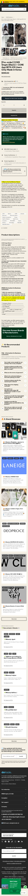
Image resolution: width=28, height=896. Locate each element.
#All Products (9, 17)
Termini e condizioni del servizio (14, 863)
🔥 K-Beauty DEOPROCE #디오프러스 (13, 542)
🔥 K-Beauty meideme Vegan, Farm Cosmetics (13, 509)
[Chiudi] (19, 879)
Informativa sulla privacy (19, 861)
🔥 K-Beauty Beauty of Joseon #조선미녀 (13, 606)
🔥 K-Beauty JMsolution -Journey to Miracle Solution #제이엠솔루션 (13, 442)
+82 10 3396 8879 (6, 819)
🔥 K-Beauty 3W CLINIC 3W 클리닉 (12, 574)
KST (19, 780)
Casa (2, 17)
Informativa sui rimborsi (8, 861)
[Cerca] (25, 9)
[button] (2, 5)
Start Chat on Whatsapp (9, 142)
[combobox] (14, 9)
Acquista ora (14, 115)
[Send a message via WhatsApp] (25, 887)
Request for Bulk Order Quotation (14, 98)
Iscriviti (14, 856)
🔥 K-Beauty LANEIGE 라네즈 (11, 476)
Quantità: (3, 102)
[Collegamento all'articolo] (14, 438)
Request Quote (15, 891)
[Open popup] (17, 81)
